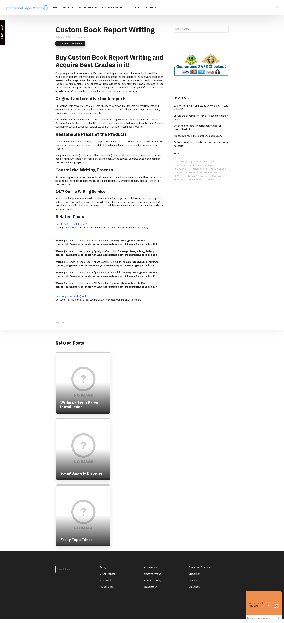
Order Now (150, 8)
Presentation (107, 586)
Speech (178, 179)
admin (82, 37)
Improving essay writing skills (71, 296)
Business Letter (204, 161)
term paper (194, 179)
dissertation (182, 165)
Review (216, 176)
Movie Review (208, 172)
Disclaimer (194, 573)
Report (178, 176)
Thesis (210, 179)
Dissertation (150, 586)
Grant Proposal (108, 573)
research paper (197, 176)
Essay (103, 567)
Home (56, 8)
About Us (68, 8)
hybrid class (217, 168)
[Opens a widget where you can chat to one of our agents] (264, 606)
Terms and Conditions (200, 567)
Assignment (181, 161)
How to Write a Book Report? (71, 224)
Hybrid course (186, 172)
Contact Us (133, 8)
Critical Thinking (152, 580)
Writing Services (88, 8)
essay (199, 165)
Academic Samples (112, 8)
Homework (197, 168)
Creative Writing (152, 573)
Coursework (150, 567)
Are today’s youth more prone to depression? (198, 135)
